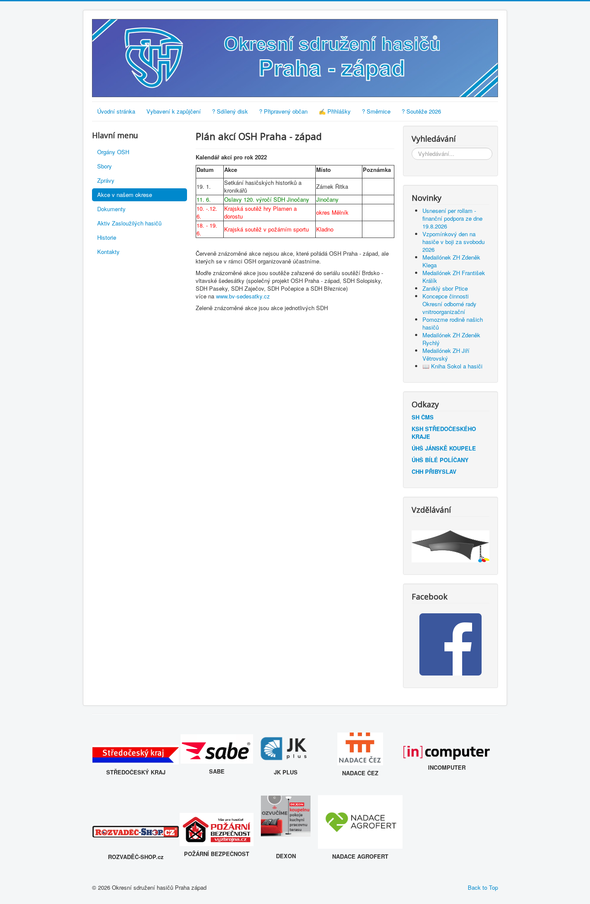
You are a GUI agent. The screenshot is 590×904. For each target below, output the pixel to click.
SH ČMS (423, 417)
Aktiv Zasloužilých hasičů (129, 223)
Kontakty (108, 251)
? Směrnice (376, 111)
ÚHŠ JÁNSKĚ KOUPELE (444, 448)
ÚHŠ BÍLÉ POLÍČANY (440, 460)
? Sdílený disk (230, 111)
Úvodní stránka (116, 111)
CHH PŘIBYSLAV (434, 471)
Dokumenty (111, 209)
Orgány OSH (113, 152)
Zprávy (105, 180)
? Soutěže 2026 (421, 111)
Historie (106, 237)
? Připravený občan (283, 111)
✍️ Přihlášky (335, 111)
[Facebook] (450, 644)
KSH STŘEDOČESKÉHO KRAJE (444, 433)
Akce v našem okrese (124, 194)
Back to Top (483, 887)
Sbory (104, 166)
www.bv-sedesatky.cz (243, 296)
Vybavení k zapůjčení (173, 111)
